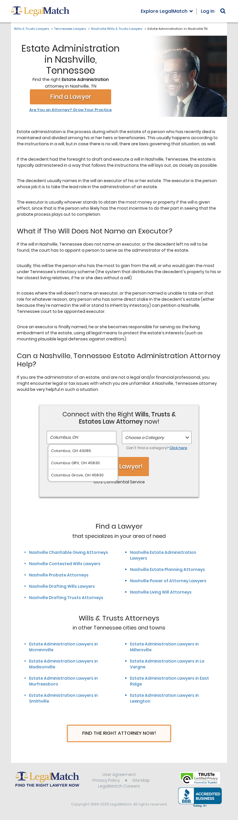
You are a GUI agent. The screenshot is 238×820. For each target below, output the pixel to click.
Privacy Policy (106, 780)
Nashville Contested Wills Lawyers (64, 564)
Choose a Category (144, 437)
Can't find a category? (156, 447)
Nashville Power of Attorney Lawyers (168, 581)
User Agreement (119, 774)
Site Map (141, 780)
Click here (178, 447)
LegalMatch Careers (119, 786)
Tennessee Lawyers (70, 28)
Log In (207, 11)
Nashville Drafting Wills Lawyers (62, 586)
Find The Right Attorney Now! (119, 733)
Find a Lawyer (70, 96)
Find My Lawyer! (119, 466)
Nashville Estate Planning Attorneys (167, 569)
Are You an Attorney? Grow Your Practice (70, 110)
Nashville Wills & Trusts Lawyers (116, 28)
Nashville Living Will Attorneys (161, 592)
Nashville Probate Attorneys (59, 575)
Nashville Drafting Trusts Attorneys (66, 598)
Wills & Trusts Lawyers (31, 28)
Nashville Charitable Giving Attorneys (68, 552)
